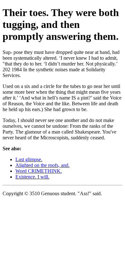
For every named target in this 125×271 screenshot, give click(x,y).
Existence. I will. (32, 176)
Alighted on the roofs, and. (42, 165)
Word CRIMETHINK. (38, 171)
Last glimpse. (28, 159)
